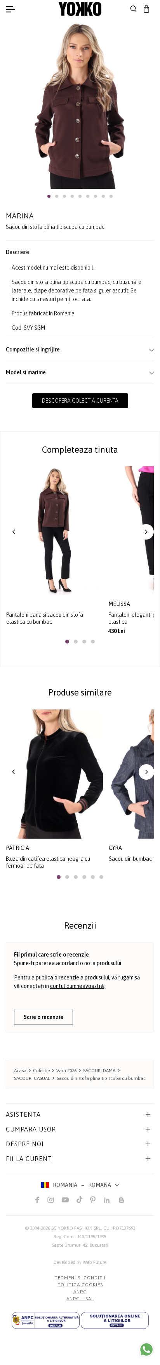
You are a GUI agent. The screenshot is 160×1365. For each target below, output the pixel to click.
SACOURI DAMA (99, 1070)
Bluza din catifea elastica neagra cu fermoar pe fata (48, 862)
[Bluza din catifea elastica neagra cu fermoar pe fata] (54, 774)
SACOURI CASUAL (32, 1078)
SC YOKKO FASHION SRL (76, 1228)
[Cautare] (133, 8)
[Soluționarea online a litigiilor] (115, 1320)
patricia (17, 848)
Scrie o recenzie (43, 1017)
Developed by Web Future (80, 1262)
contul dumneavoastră (77, 986)
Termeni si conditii (80, 1277)
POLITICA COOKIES (80, 1284)
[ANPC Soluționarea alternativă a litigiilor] (46, 1320)
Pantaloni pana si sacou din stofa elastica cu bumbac (44, 618)
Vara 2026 (66, 1070)
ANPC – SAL (80, 1298)
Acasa (20, 1070)
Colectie (41, 1070)
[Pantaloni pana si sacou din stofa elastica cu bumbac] (54, 530)
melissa (119, 604)
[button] (48, 196)
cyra (115, 848)
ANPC (80, 1291)
